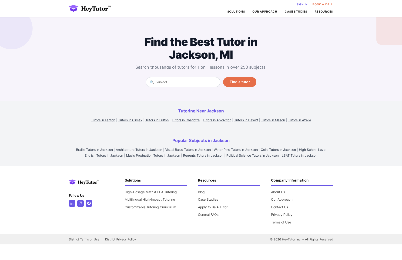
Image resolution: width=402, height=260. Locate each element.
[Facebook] (89, 203)
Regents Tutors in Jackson (203, 155)
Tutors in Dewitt (246, 120)
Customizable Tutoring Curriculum (150, 207)
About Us (278, 192)
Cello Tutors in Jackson (278, 150)
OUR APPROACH (264, 11)
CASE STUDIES (296, 11)
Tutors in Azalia (299, 120)
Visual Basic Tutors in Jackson (188, 150)
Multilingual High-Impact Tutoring (150, 199)
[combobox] (186, 82)
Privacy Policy (281, 214)
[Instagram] (80, 203)
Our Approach (281, 199)
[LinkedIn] (72, 203)
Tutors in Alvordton (217, 120)
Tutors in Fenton (103, 120)
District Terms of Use (84, 239)
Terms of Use (281, 222)
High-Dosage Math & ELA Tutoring (151, 192)
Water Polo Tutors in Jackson (236, 150)
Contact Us (279, 207)
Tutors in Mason (273, 120)
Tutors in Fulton (157, 120)
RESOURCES (324, 11)
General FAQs (208, 214)
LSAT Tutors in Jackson (299, 155)
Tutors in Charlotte (186, 120)
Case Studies (208, 199)
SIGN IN (302, 4)
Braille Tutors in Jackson (94, 150)
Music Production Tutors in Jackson (153, 155)
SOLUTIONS (236, 11)
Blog (201, 192)
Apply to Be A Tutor (213, 207)
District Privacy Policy (120, 239)
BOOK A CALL (322, 4)
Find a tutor (240, 82)
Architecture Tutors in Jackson (139, 150)
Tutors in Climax (130, 120)
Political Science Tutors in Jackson (252, 155)
